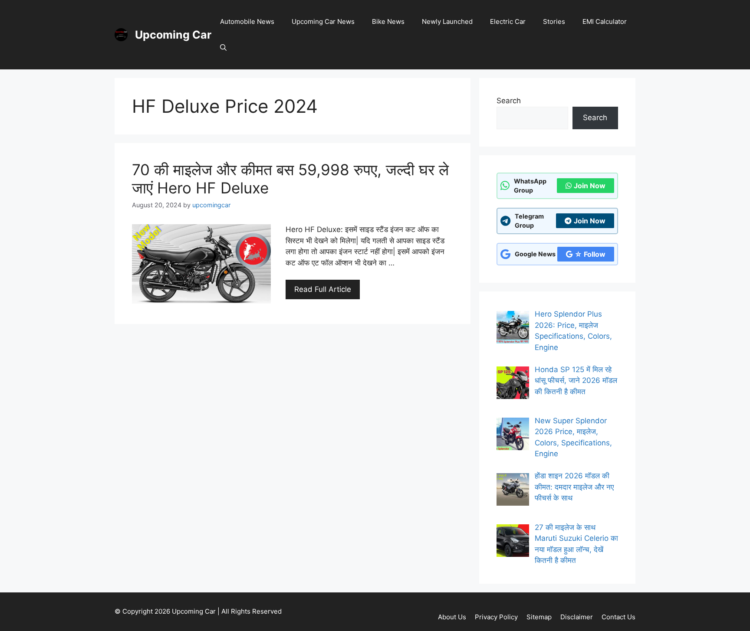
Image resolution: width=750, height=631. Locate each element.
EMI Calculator (604, 21)
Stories (554, 21)
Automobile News (247, 21)
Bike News (388, 21)
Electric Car (508, 21)
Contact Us (618, 617)
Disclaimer (576, 617)
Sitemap (539, 617)
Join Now (589, 185)
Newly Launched (447, 21)
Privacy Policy (496, 617)
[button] (223, 48)
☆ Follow (590, 254)
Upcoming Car (173, 34)
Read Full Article (322, 289)
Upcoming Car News (323, 21)
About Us (452, 617)
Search (509, 100)
